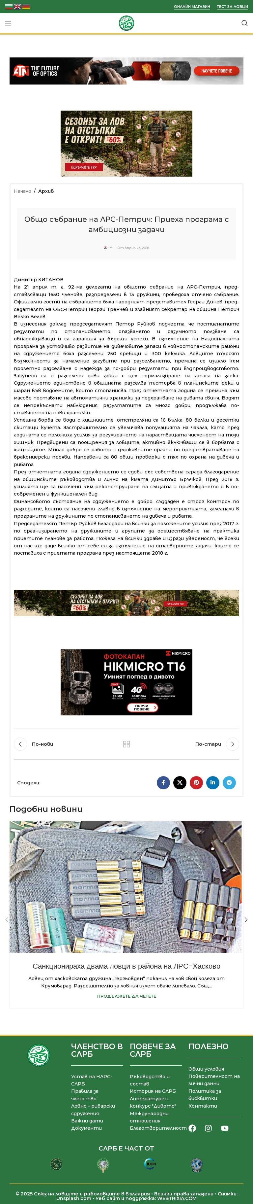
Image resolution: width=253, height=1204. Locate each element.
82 (111, 247)
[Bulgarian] (9, 6)
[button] (7, 919)
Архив (46, 191)
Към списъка (126, 744)
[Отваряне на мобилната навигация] (8, 23)
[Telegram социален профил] (229, 782)
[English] (18, 6)
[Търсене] (244, 23)
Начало (22, 191)
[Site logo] (126, 23)
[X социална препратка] (179, 782)
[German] (26, 6)
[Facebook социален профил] (163, 782)
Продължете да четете (126, 996)
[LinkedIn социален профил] (212, 782)
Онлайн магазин (192, 7)
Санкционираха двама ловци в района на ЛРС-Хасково (126, 966)
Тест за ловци (232, 7)
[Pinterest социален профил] (196, 782)
